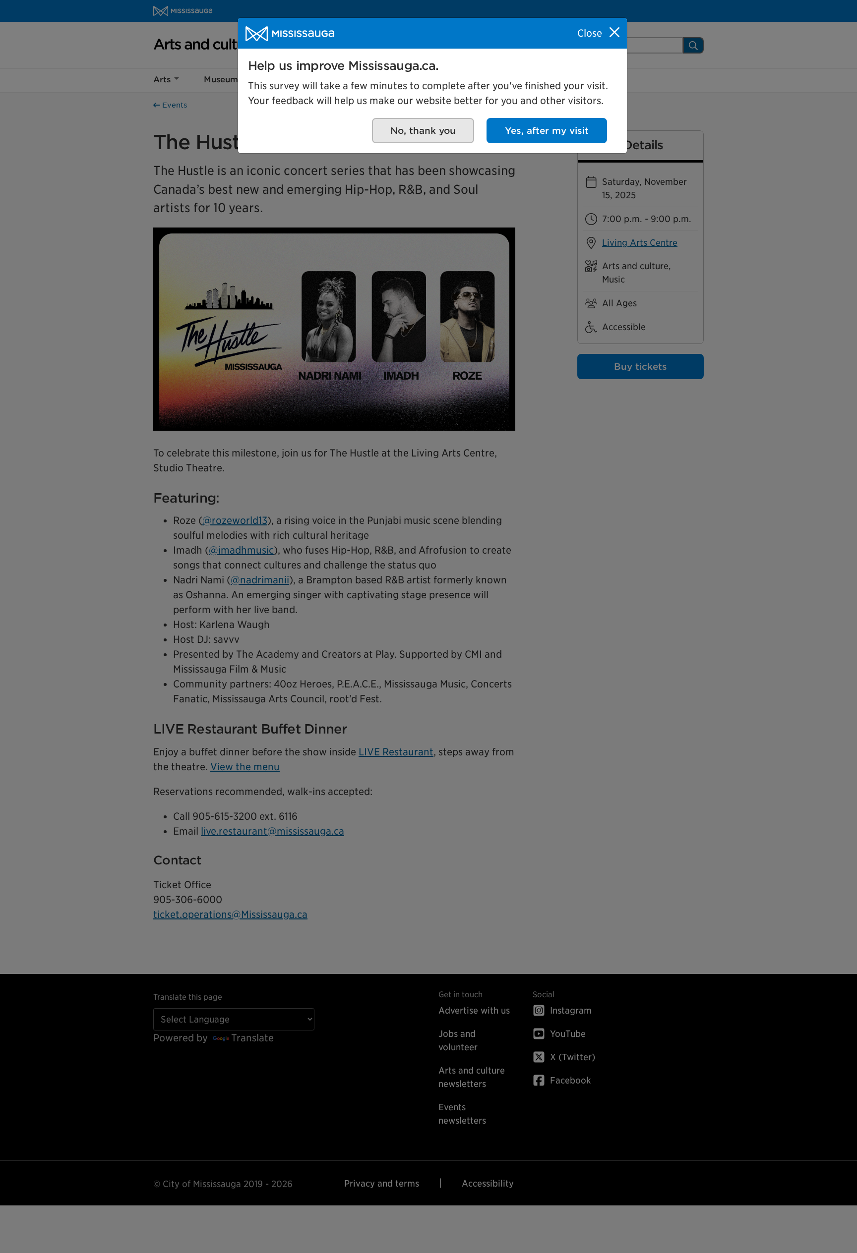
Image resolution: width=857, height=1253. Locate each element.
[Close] (614, 32)
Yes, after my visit (547, 130)
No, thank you (423, 130)
